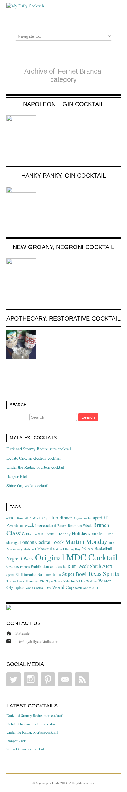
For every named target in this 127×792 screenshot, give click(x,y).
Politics (25, 567)
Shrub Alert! (102, 566)
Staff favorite (26, 574)
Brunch (101, 524)
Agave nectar (82, 518)
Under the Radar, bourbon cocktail (35, 467)
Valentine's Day (74, 581)
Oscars (12, 566)
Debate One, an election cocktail (33, 458)
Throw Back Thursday (22, 581)
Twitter (13, 679)
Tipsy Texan (54, 581)
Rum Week (78, 566)
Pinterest (48, 679)
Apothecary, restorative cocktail (63, 318)
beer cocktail (45, 525)
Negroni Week (20, 558)
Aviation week (20, 525)
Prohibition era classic (48, 566)
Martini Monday (86, 541)
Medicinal (29, 549)
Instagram (31, 679)
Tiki (42, 581)
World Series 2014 (86, 588)
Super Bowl (74, 573)
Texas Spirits (103, 573)
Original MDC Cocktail (76, 557)
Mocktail (44, 548)
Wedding (91, 581)
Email (65, 679)
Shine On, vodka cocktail (27, 485)
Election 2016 (34, 534)
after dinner (60, 517)
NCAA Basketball (97, 548)
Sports (10, 575)
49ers (20, 518)
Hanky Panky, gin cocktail (63, 175)
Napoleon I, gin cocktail (63, 104)
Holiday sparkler (88, 533)
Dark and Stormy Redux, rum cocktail (38, 449)
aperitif (100, 517)
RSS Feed (82, 679)
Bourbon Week (80, 525)
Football (50, 533)
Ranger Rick (17, 476)
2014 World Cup (36, 518)
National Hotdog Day (66, 549)
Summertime (49, 574)
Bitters (61, 525)
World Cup (63, 587)
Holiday (64, 533)
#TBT (10, 518)
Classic (15, 532)
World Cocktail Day (38, 588)
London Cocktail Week (41, 542)
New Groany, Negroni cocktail (63, 247)
